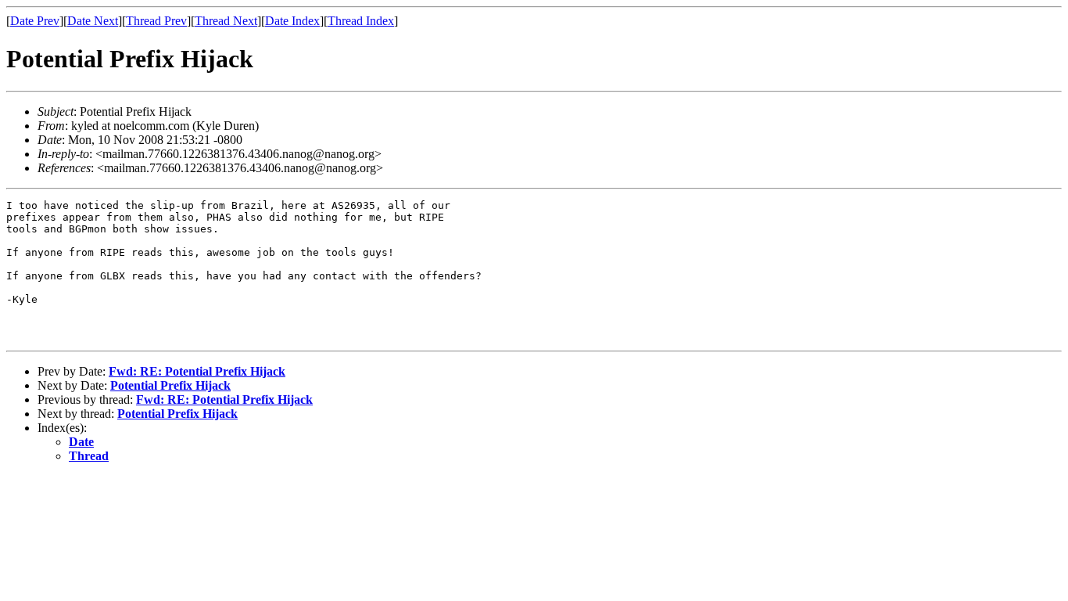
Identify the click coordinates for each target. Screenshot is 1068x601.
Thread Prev (156, 20)
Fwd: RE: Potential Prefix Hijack (197, 371)
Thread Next (226, 20)
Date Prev (34, 20)
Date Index (292, 20)
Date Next (92, 20)
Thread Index (361, 20)
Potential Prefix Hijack (170, 385)
